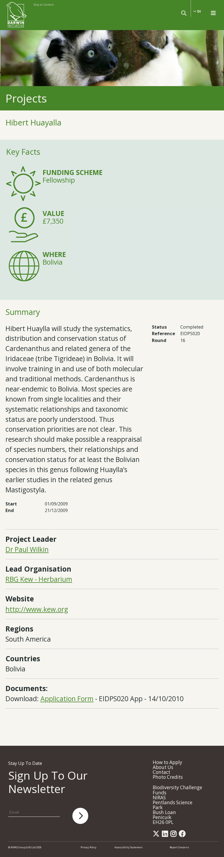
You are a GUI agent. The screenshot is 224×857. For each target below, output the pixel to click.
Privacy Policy (88, 847)
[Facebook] (183, 835)
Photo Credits (168, 777)
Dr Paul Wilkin (27, 549)
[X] (157, 835)
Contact (161, 772)
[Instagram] (174, 835)
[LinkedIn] (166, 835)
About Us (163, 767)
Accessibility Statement (128, 847)
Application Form (66, 698)
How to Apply (167, 762)
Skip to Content (43, 5)
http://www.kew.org (36, 609)
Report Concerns (179, 847)
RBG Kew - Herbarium (38, 579)
